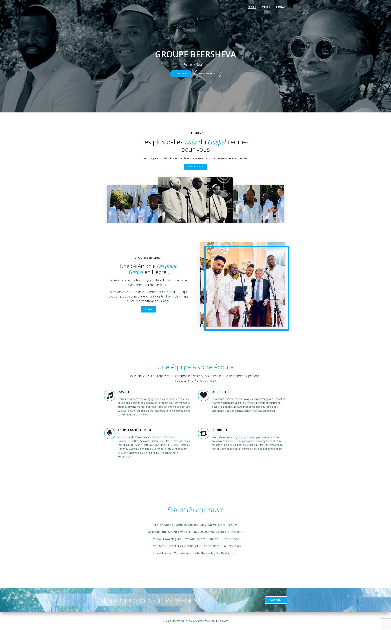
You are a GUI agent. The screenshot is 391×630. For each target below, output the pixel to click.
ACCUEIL (252, 7)
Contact (281, 7)
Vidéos (266, 7)
